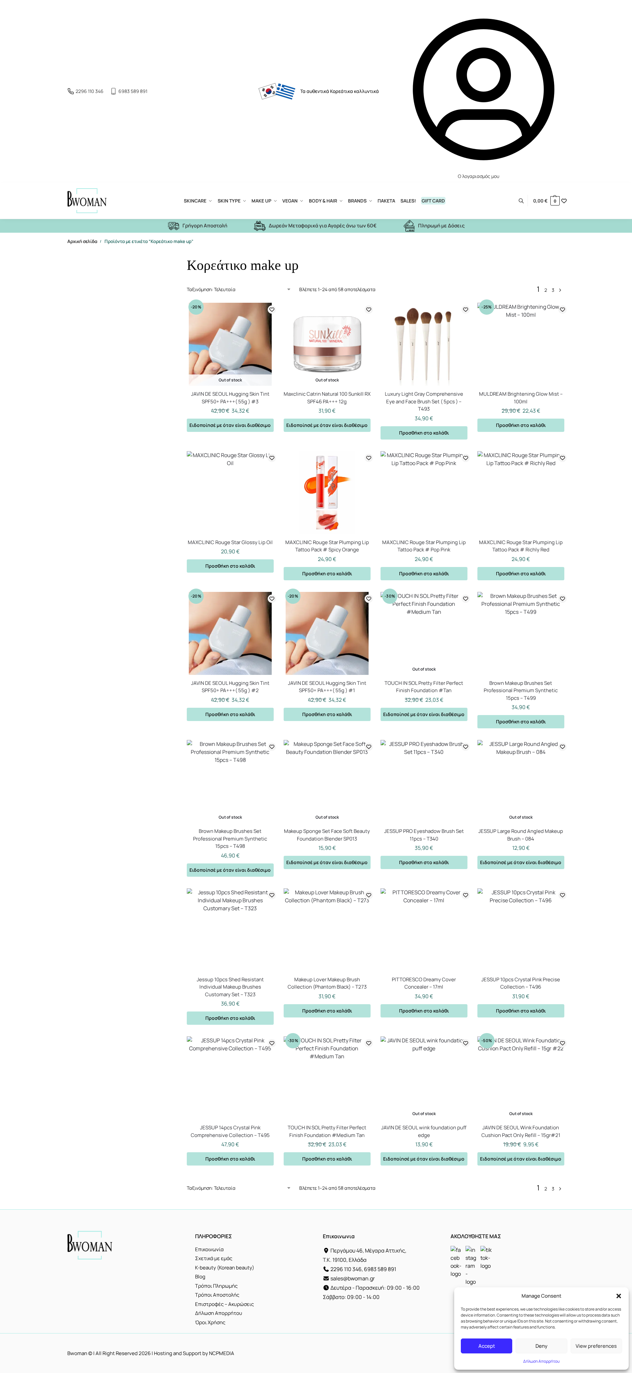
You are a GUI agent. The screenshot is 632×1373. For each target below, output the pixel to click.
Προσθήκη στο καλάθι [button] (424, 433)
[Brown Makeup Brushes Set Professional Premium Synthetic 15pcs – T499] (520, 633)
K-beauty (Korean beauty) (224, 1267)
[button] (618, 1296)
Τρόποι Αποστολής (217, 1294)
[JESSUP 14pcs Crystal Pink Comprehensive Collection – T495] (230, 1077)
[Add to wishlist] (272, 309)
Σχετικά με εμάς (213, 1258)
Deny (541, 1345)
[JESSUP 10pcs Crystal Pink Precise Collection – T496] (520, 929)
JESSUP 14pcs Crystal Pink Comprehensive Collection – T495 (230, 1131)
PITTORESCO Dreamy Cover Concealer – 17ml (424, 983)
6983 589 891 (132, 91)
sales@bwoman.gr (352, 1278)
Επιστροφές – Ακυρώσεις (224, 1304)
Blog (200, 1276)
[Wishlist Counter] (564, 200)
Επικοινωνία (209, 1249)
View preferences (596, 1345)
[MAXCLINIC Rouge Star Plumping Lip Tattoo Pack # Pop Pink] (424, 492)
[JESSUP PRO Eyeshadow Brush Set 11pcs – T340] (424, 781)
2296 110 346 (90, 91)
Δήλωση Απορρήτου (541, 1361)
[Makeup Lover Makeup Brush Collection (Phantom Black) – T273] (327, 929)
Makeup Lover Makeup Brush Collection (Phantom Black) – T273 (327, 983)
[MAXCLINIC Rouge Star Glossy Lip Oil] (230, 492)
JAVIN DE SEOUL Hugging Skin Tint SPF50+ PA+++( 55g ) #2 (230, 687)
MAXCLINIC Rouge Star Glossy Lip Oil (230, 542)
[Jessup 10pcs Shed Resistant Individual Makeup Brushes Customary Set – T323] (230, 929)
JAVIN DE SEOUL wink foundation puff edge (423, 1131)
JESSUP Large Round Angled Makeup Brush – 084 (520, 835)
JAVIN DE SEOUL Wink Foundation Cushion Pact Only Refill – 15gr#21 (520, 1131)
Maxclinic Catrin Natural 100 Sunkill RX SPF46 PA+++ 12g (327, 397)
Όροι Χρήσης (210, 1322)
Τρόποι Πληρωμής (216, 1285)
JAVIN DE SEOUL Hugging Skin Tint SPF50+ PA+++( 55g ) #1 (327, 687)
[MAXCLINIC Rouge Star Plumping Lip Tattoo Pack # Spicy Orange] (327, 492)
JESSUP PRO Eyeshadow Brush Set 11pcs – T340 (424, 835)
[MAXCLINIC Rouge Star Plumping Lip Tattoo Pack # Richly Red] (520, 492)
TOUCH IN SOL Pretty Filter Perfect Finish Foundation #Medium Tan (327, 1131)
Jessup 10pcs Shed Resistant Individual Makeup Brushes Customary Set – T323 (230, 987)
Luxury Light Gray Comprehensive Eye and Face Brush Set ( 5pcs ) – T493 (424, 401)
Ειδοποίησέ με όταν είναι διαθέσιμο (230, 425)
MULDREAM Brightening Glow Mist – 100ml (521, 397)
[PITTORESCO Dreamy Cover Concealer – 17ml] (424, 929)
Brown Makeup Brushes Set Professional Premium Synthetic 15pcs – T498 (230, 838)
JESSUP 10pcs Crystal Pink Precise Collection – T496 (520, 983)
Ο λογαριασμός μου (478, 176)
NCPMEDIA (221, 1353)
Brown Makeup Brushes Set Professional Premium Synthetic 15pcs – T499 (521, 690)
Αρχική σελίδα (82, 241)
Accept (486, 1345)
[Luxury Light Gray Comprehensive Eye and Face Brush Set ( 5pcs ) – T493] (424, 344)
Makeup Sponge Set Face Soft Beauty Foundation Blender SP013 (327, 835)
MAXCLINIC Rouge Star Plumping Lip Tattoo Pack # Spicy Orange (327, 546)
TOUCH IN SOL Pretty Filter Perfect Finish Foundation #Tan (424, 687)
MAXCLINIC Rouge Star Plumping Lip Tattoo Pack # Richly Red (521, 546)
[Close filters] (154, 259)
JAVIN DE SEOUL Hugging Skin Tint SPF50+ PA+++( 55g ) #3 (230, 397)
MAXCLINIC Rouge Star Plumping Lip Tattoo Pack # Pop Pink (424, 546)
